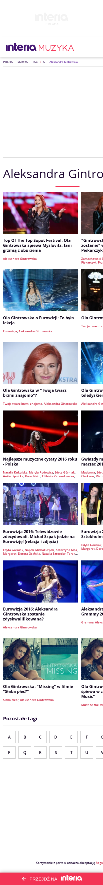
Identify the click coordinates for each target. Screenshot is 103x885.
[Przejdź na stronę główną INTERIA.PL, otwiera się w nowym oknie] (21, 47)
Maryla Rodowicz (41, 472)
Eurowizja (10, 331)
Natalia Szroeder (54, 553)
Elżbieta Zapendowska (58, 476)
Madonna (88, 472)
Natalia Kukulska (15, 472)
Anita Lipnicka (13, 476)
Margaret (9, 553)
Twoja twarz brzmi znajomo (22, 404)
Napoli (29, 550)
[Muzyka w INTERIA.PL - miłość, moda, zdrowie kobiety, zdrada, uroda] (56, 47)
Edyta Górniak (64, 472)
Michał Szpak (44, 550)
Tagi (35, 62)
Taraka (72, 553)
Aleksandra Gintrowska (20, 259)
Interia (8, 62)
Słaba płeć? (10, 700)
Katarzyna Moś (66, 550)
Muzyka (23, 62)
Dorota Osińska (29, 553)
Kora (28, 476)
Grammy (87, 622)
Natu (36, 476)
